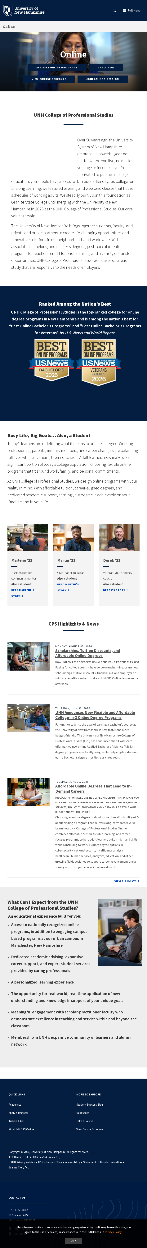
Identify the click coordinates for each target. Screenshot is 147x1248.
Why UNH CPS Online (21, 1129)
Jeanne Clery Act (19, 1167)
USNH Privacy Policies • (23, 1162)
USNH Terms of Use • (51, 1162)
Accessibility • (74, 1162)
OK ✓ (73, 1240)
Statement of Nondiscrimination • (103, 1162)
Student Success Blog (89, 1104)
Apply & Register (18, 1113)
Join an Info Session (102, 79)
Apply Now (106, 67)
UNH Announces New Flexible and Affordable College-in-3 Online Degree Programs (95, 715)
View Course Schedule (49, 79)
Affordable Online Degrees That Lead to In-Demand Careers (93, 788)
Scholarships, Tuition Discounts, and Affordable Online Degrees (87, 653)
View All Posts (125, 881)
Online (9, 26)
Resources (82, 1113)
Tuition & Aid (16, 1121)
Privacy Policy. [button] (113, 1232)
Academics (15, 1104)
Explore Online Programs (57, 67)
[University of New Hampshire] (27, 10)
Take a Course (84, 1121)
